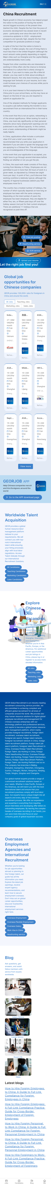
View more (25, 466)
